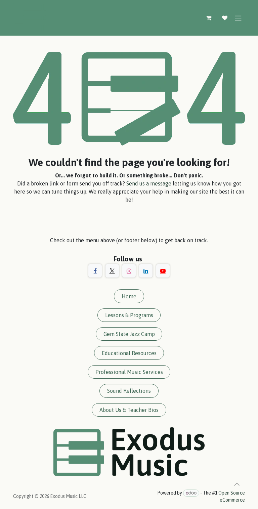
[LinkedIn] (146, 271)
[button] (237, 484)
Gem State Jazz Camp (129, 334)
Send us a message (148, 183)
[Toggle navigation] (238, 18)
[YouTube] (163, 271)
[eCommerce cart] (208, 18)
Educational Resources (129, 353)
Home (129, 296)
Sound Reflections (129, 391)
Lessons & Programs (129, 315)
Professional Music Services (129, 372)
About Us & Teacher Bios (129, 410)
